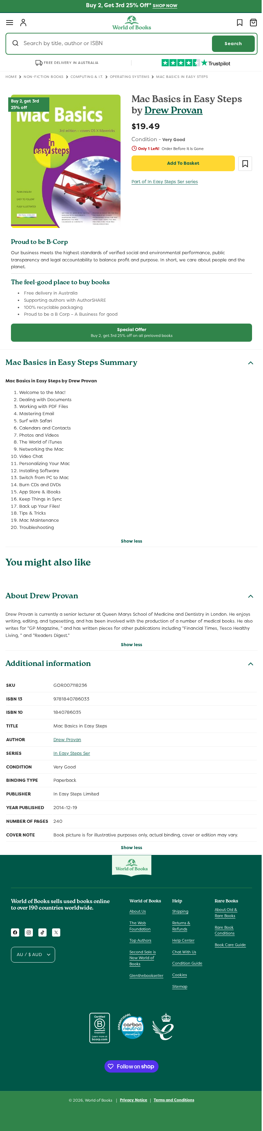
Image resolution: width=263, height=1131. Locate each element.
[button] (9, 22)
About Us (137, 911)
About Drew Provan (41, 593)
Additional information (48, 661)
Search (228, 43)
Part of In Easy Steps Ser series (162, 181)
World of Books (97, 1100)
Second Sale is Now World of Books (142, 958)
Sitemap (178, 986)
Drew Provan (171, 112)
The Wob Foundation (140, 926)
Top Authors (140, 940)
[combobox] (128, 44)
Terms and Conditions (171, 1100)
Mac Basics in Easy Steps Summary (71, 360)
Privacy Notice (131, 1100)
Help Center (182, 940)
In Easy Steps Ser (71, 750)
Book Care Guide (226, 945)
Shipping (179, 911)
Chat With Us (183, 952)
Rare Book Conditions (221, 930)
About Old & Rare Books (222, 913)
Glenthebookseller (146, 975)
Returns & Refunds (180, 926)
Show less (129, 538)
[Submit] (16, 43)
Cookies (178, 975)
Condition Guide (186, 963)
